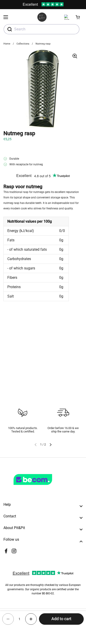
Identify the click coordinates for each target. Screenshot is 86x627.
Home (6, 43)
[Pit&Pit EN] (42, 17)
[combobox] (41, 29)
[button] (78, 17)
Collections (23, 43)
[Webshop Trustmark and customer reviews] (42, 486)
